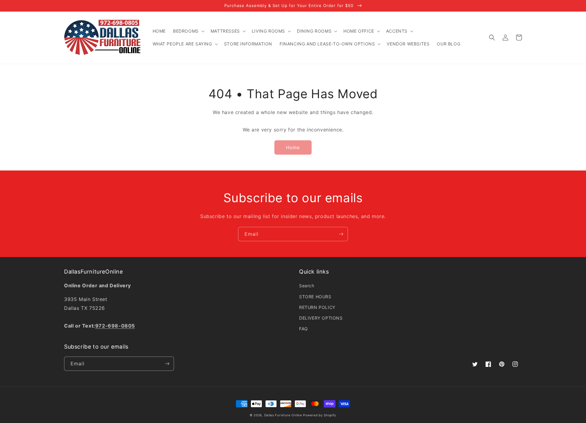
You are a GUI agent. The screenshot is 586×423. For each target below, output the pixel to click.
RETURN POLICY (317, 307)
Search (306, 285)
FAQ (303, 328)
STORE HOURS (315, 296)
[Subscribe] (341, 234)
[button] (188, 31)
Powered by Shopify (319, 415)
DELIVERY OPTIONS (321, 318)
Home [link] (293, 147)
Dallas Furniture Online (283, 415)
